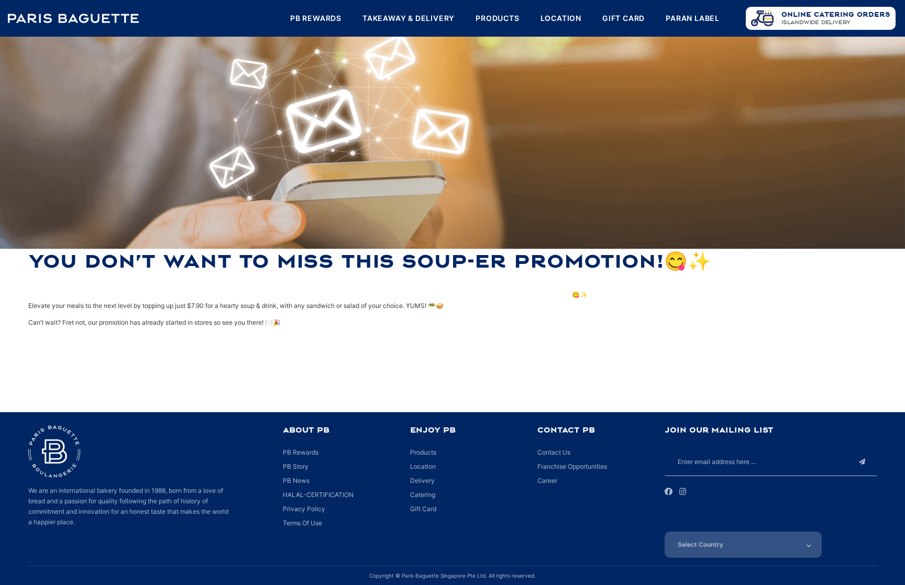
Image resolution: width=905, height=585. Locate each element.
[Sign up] (862, 461)
